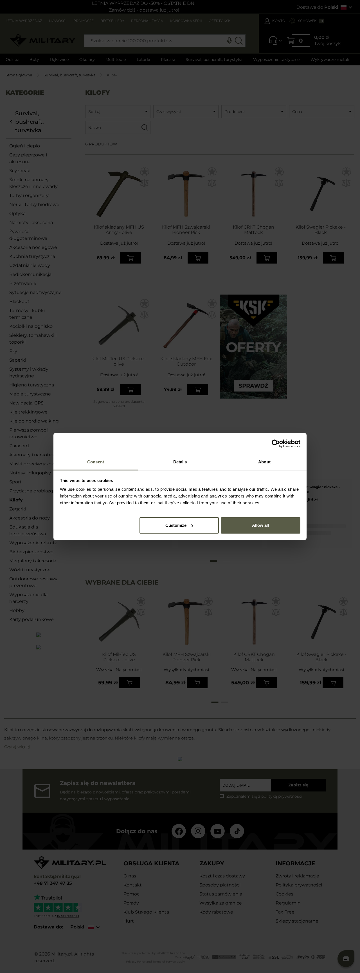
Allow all (260, 525)
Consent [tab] (95, 461)
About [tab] (264, 461)
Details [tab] (180, 461)
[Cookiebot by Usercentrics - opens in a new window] (275, 443)
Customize (175, 525)
